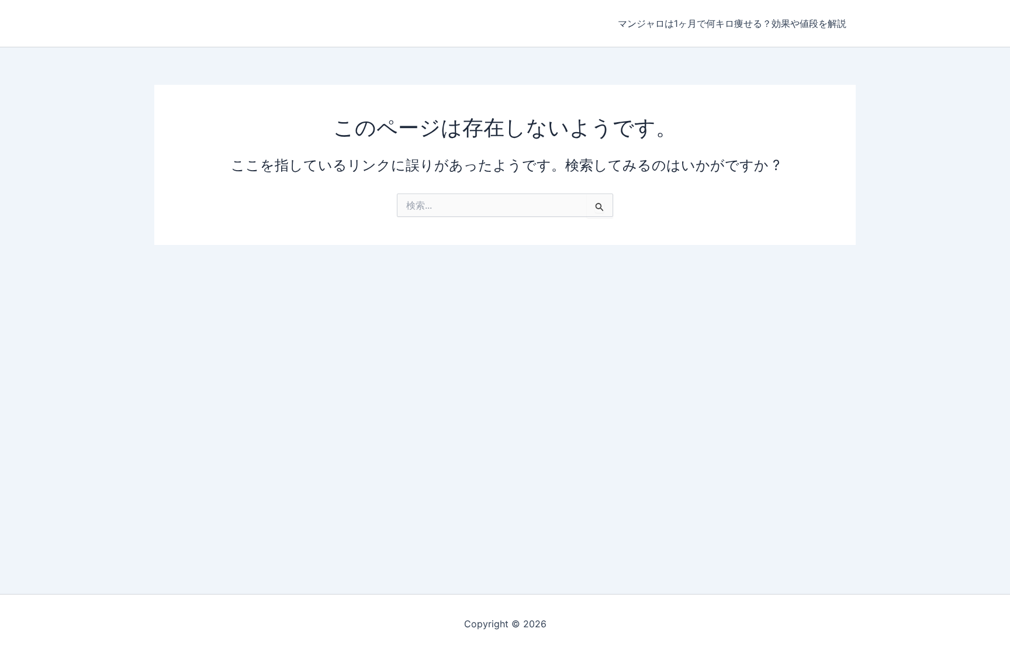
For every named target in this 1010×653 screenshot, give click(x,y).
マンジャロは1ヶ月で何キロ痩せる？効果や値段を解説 (732, 23)
